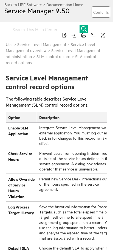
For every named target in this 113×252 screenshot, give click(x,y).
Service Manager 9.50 (37, 10)
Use (9, 44)
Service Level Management (41, 44)
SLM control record (53, 56)
